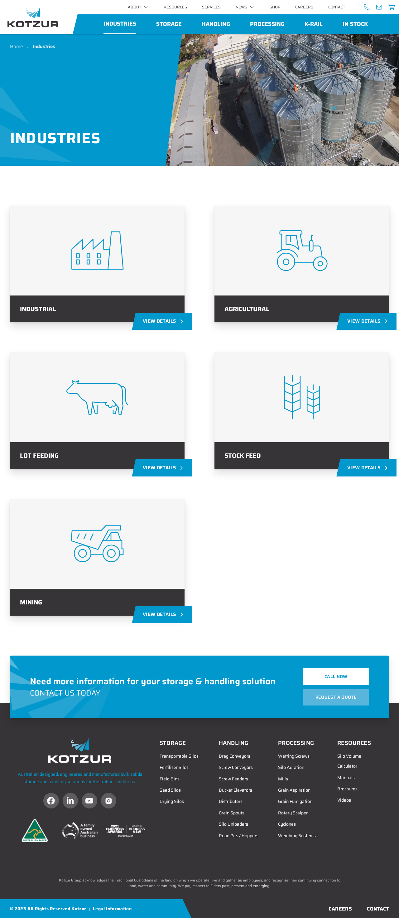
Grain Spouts (231, 812)
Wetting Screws (294, 756)
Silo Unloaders (233, 824)
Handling (216, 24)
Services (211, 7)
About (134, 7)
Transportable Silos (179, 756)
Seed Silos (170, 790)
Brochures (347, 788)
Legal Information (112, 908)
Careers (304, 7)
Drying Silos (172, 801)
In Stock (355, 24)
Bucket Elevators (235, 790)
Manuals (346, 777)
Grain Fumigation (295, 801)
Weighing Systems (297, 835)
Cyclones (287, 824)
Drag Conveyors (234, 756)
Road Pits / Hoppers (238, 835)
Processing (267, 24)
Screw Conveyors (236, 767)
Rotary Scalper (293, 812)
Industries (119, 23)
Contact (336, 7)
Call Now (336, 676)
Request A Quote (336, 697)
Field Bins (170, 778)
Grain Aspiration (294, 790)
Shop (275, 7)
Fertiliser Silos (174, 767)
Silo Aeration (291, 767)
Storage (169, 24)
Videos (344, 800)
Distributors (231, 801)
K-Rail (314, 24)
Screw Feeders (233, 778)
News (241, 7)
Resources (175, 7)
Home (16, 46)
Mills (283, 778)
